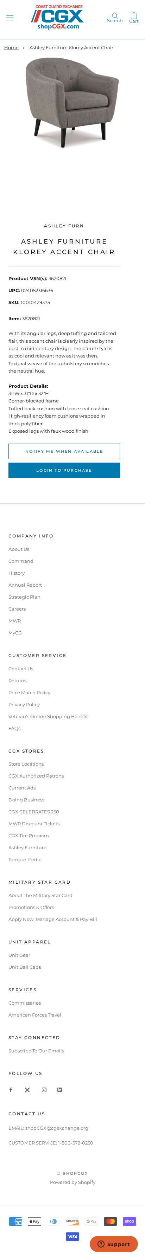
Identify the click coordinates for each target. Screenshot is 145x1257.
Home (11, 47)
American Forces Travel (34, 1014)
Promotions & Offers (31, 907)
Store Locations (26, 763)
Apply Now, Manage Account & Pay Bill (52, 919)
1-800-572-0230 (75, 1143)
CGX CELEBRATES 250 (33, 811)
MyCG (15, 632)
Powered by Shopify (72, 1182)
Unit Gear (19, 955)
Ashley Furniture (27, 847)
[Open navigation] (9, 17)
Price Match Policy (29, 692)
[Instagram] (44, 1089)
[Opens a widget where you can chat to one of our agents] (113, 1244)
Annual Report (25, 584)
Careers (17, 608)
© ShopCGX (72, 1173)
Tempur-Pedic (24, 859)
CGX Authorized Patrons (36, 775)
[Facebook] (10, 1089)
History (16, 573)
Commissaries (24, 1002)
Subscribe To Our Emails (36, 1050)
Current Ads (22, 787)
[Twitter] (27, 1089)
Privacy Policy (24, 704)
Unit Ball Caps (24, 967)
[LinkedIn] (59, 1089)
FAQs (14, 728)
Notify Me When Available (64, 451)
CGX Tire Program (28, 835)
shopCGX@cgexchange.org (56, 1128)
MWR (14, 620)
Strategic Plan (24, 596)
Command (20, 561)
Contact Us (20, 668)
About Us (18, 549)
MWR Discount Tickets (33, 823)
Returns (17, 680)
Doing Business (26, 799)
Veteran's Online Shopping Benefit (48, 716)
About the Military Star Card (40, 895)
